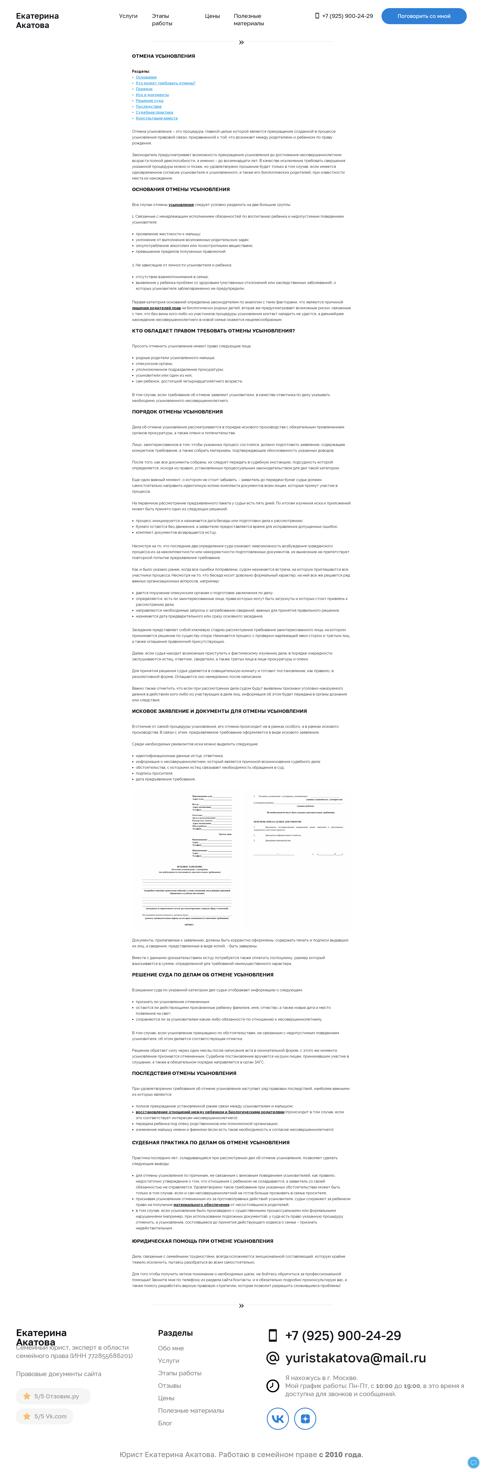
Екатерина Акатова (37, 20)
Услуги (128, 16)
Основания (146, 77)
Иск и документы (152, 95)
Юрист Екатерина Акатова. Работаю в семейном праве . (241, 1454)
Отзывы (169, 1385)
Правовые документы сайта (58, 1374)
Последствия (149, 106)
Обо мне (171, 1348)
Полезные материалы (191, 1410)
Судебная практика (154, 112)
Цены (212, 16)
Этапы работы (180, 1373)
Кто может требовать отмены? (165, 83)
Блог (165, 1423)
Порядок (144, 89)
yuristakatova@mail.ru (355, 1357)
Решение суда (149, 100)
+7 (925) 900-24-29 (347, 15)
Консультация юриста (157, 118)
